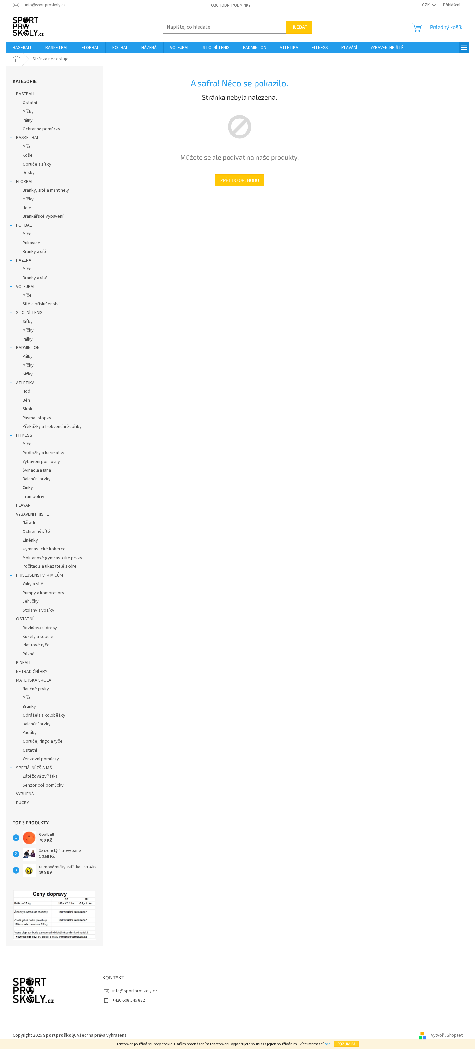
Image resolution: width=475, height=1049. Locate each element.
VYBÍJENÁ (25, 794)
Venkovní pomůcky (41, 759)
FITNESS (24, 435)
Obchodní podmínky (231, 5)
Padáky (30, 732)
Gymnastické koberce (44, 549)
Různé (29, 654)
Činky (28, 488)
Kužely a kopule (38, 636)
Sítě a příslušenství (41, 304)
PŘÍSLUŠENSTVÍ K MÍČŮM (39, 575)
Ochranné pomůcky (41, 129)
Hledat (299, 27)
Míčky (28, 111)
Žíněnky (30, 540)
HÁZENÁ (23, 260)
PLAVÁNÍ (24, 505)
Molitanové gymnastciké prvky (52, 558)
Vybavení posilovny (41, 461)
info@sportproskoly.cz (134, 991)
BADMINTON (28, 347)
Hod (26, 391)
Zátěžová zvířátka (40, 776)
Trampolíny (33, 496)
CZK (426, 5)
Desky (29, 172)
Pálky (28, 120)
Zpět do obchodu (239, 180)
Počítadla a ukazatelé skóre (50, 566)
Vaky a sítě (33, 584)
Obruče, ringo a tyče (43, 741)
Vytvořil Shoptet (447, 1035)
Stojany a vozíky (38, 610)
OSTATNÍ (24, 619)
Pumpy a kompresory (43, 593)
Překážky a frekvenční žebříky (52, 426)
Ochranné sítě (36, 531)
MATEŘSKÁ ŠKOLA (33, 680)
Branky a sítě (35, 251)
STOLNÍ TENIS (29, 313)
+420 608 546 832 (128, 1000)
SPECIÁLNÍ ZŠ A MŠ (34, 768)
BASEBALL (25, 94)
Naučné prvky (36, 689)
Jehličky (31, 601)
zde (327, 1044)
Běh (26, 400)
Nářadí (29, 522)
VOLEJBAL (25, 286)
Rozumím (346, 1043)
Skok (27, 409)
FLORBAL (24, 181)
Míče (27, 146)
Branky (29, 706)
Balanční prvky (37, 479)
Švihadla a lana (37, 470)
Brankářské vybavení (43, 216)
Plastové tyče (36, 645)
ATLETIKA (25, 383)
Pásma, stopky (37, 418)
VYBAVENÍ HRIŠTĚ (32, 514)
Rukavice (31, 243)
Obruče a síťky (37, 164)
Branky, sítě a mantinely (46, 190)
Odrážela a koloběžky (44, 715)
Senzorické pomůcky (43, 785)
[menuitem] (22, 47)
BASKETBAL (27, 138)
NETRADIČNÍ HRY (31, 671)
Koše (28, 155)
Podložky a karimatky (43, 453)
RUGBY (22, 803)
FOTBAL (24, 225)
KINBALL (23, 663)
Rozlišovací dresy (40, 628)
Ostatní (30, 103)
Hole (27, 208)
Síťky (28, 321)
